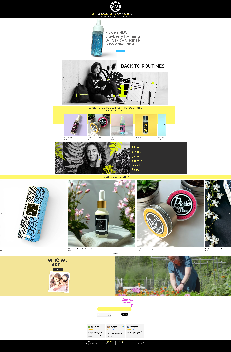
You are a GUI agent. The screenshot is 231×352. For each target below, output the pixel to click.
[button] (99, 14)
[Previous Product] (1, 213)
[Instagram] (89, 341)
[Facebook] (87, 341)
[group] (115, 127)
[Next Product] (164, 124)
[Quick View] (75, 125)
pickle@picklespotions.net (115, 349)
